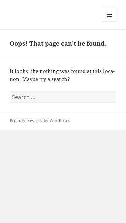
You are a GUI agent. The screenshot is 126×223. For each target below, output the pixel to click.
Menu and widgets (109, 21)
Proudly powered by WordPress (40, 120)
